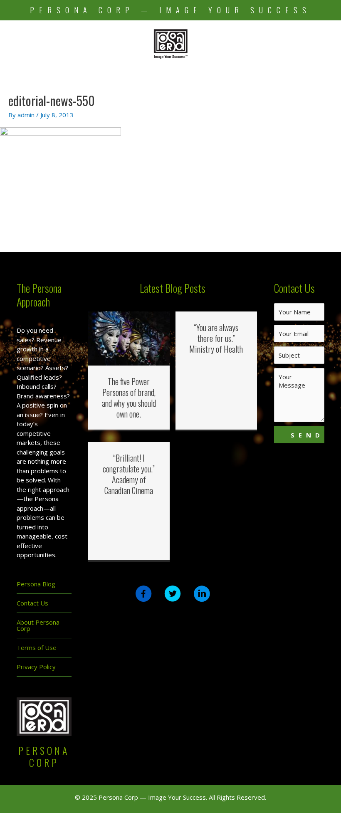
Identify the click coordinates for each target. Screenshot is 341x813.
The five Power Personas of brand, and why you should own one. (129, 397)
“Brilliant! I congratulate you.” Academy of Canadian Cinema (129, 474)
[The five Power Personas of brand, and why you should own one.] (129, 338)
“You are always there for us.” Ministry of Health (216, 338)
